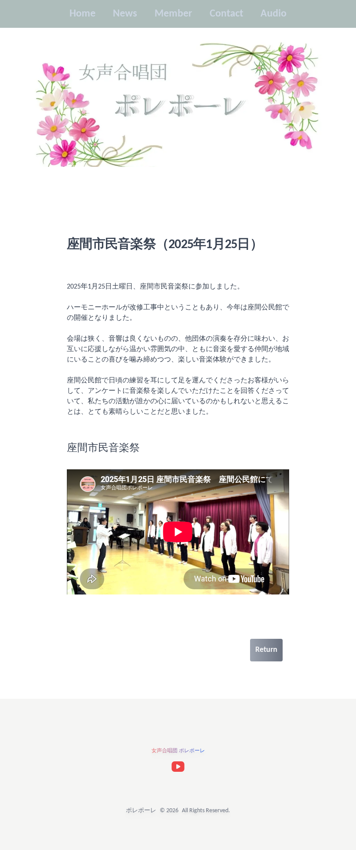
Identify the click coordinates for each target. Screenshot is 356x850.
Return (266, 650)
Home (88, 650)
